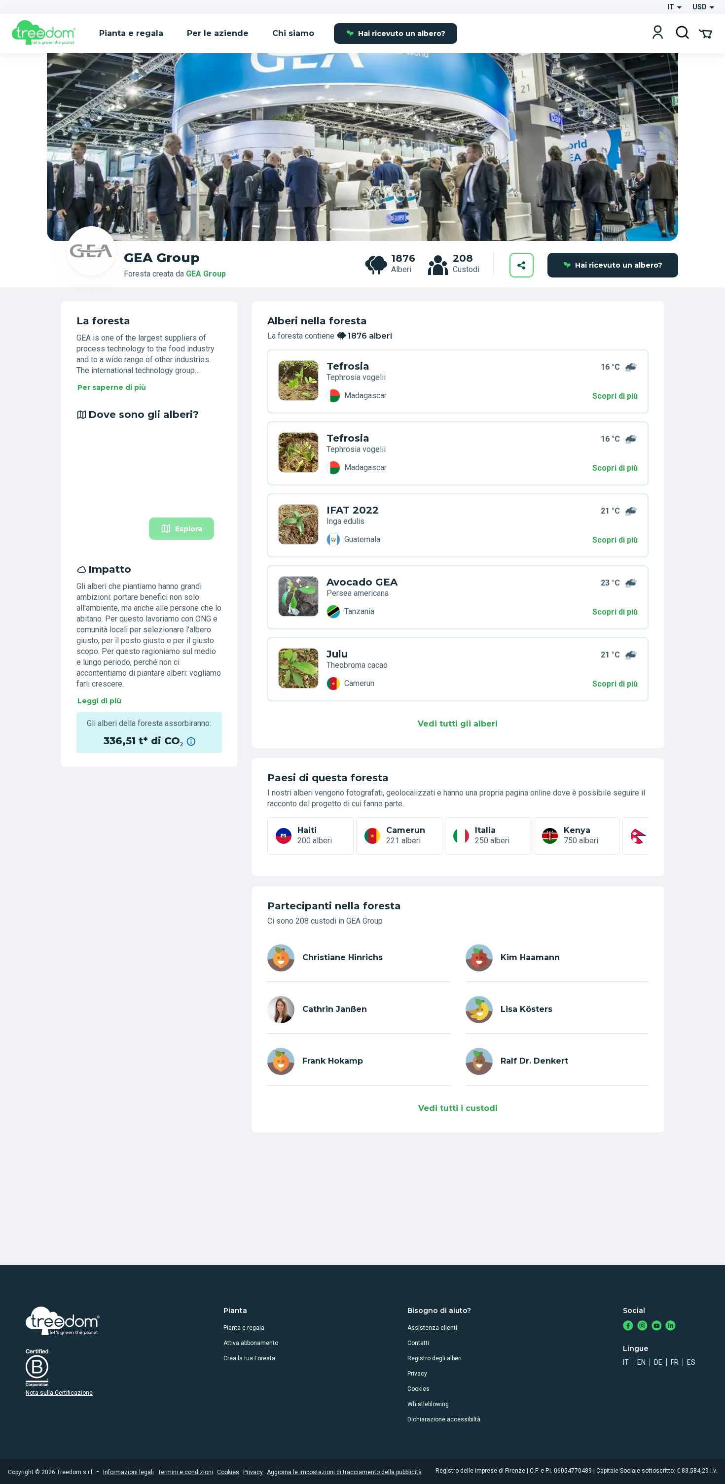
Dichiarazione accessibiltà (443, 1419)
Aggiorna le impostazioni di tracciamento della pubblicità (344, 1472)
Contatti (418, 1343)
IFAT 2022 (352, 510)
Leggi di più (99, 700)
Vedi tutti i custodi (458, 1108)
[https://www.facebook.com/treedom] (628, 1326)
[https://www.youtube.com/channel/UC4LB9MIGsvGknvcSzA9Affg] (657, 1326)
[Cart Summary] (705, 33)
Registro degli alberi (434, 1358)
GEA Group (206, 273)
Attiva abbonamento (250, 1343)
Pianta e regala (243, 1327)
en (641, 1362)
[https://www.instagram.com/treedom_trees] (642, 1326)
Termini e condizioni (185, 1472)
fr (675, 1362)
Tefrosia (347, 366)
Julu (337, 654)
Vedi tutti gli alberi (458, 723)
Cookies (418, 1388)
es (691, 1362)
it (626, 1362)
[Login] (657, 33)
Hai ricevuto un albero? (401, 33)
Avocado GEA (362, 582)
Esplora (188, 528)
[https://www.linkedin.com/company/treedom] (670, 1326)
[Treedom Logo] (47, 33)
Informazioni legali (128, 1472)
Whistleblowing (428, 1404)
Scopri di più (615, 396)
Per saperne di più (111, 387)
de (658, 1362)
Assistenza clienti (432, 1327)
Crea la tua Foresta (249, 1358)
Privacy (417, 1373)
